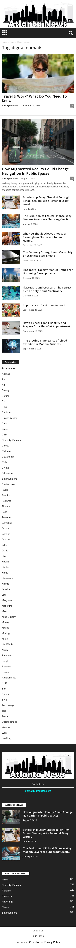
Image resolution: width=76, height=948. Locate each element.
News (5, 650)
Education (7, 473)
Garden (6, 539)
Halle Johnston (10, 105)
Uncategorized (9, 721)
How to (5, 583)
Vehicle (6, 727)
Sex (4, 688)
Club (4, 462)
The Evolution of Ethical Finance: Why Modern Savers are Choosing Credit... (47, 217)
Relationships (9, 677)
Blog (4, 407)
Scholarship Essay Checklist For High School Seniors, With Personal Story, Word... (46, 201)
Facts (5, 489)
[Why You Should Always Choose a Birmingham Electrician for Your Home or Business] (11, 238)
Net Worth (7, 644)
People (5, 661)
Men (4, 611)
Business (7, 412)
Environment (8, 484)
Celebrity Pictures (11, 440)
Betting (5, 396)
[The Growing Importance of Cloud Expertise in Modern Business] (11, 346)
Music (5, 639)
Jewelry (6, 589)
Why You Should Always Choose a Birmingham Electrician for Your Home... (44, 237)
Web (4, 732)
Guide (5, 550)
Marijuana (7, 600)
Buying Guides (10, 418)
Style (4, 699)
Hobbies (6, 567)
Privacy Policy (52, 942)
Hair (4, 556)
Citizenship (8, 456)
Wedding (6, 738)
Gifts (4, 545)
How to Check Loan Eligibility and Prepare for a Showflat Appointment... (47, 324)
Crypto (5, 467)
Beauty (5, 390)
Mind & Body (9, 616)
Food (4, 512)
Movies (6, 628)
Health (5, 561)
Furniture (6, 517)
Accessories (8, 368)
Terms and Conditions (29, 942)
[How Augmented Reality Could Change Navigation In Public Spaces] (38, 142)
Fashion (6, 495)
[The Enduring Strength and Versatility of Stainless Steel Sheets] (11, 257)
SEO (4, 683)
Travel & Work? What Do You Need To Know (34, 98)
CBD (4, 434)
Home (4, 42)
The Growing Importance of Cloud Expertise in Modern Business (45, 342)
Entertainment (9, 478)
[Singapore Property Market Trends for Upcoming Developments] (11, 275)
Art (3, 385)
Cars (4, 423)
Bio (3, 401)
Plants (5, 672)
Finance (6, 506)
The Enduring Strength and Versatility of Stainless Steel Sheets (47, 253)
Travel (5, 716)
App (4, 379)
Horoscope (7, 578)
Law (4, 594)
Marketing (7, 605)
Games (6, 528)
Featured (6, 500)
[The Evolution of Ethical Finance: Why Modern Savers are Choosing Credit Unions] (11, 221)
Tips (4, 710)
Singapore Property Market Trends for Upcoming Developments (48, 271)
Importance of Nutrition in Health (45, 305)
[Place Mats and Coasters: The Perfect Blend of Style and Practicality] (11, 293)
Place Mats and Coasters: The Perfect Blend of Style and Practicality (47, 289)
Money (5, 622)
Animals (6, 373)
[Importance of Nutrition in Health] (11, 310)
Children (6, 451)
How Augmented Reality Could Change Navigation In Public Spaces (35, 171)
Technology (8, 705)
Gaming (6, 534)
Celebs (5, 445)
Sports (5, 694)
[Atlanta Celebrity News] (38, 14)
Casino (5, 429)
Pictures (6, 666)
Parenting (7, 655)
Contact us (38, 930)
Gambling (7, 523)
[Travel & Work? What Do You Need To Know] (38, 73)
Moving (6, 633)
